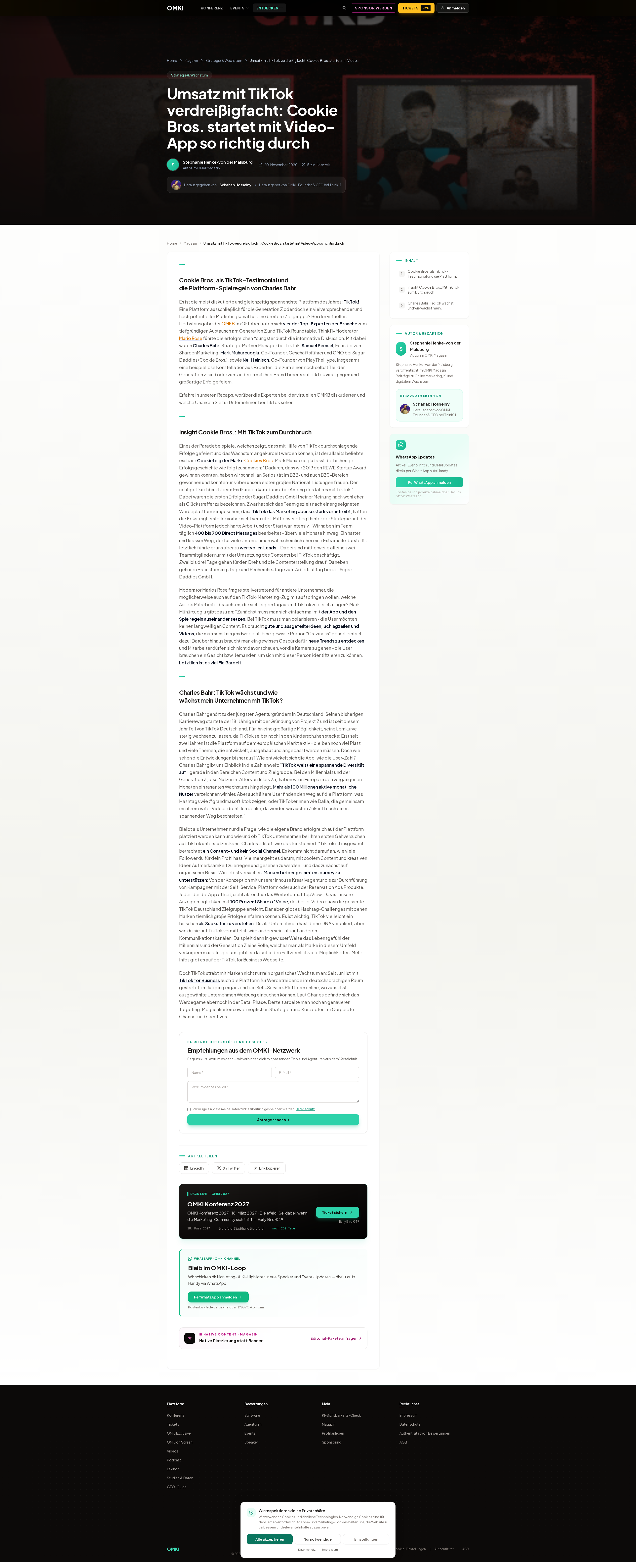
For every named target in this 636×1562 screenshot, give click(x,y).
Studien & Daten (180, 1478)
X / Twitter (231, 1168)
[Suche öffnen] (344, 7)
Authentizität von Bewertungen (424, 1433)
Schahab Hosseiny (235, 185)
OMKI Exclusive (179, 1433)
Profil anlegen (333, 1433)
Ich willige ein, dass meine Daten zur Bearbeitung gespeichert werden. (254, 1109)
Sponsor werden (373, 8)
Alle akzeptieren (269, 1539)
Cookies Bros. (259, 460)
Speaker (251, 1442)
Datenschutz (305, 1109)
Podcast (174, 1460)
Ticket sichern (334, 1212)
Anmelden (456, 8)
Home (172, 60)
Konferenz (212, 8)
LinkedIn (197, 1168)
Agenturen (253, 1424)
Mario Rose (190, 338)
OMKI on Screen (180, 1442)
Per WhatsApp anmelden (215, 1297)
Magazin (191, 60)
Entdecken (267, 8)
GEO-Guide (177, 1487)
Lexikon (173, 1469)
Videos (172, 1451)
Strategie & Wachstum (223, 60)
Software (252, 1415)
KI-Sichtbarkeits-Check (341, 1415)
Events (237, 8)
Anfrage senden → (273, 1119)
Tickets (415, 8)
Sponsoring (331, 1442)
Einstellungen (366, 1539)
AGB (403, 1442)
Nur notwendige (318, 1539)
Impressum (408, 1415)
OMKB (228, 323)
